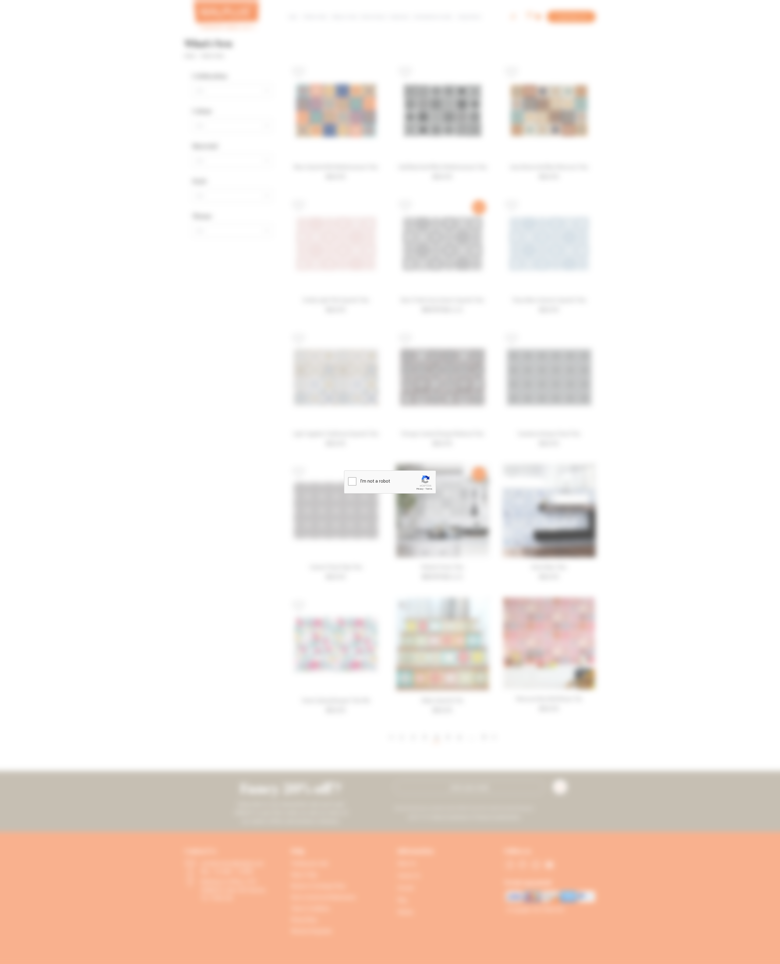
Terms (428, 488)
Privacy (420, 488)
